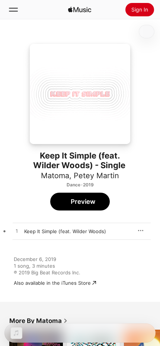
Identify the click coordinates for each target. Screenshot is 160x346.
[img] (79, 9)
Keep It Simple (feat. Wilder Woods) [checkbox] (65, 231)
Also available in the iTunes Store (52, 283)
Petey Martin (96, 175)
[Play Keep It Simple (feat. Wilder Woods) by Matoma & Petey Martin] (16, 231)
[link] (38, 321)
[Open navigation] (13, 9)
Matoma (55, 175)
